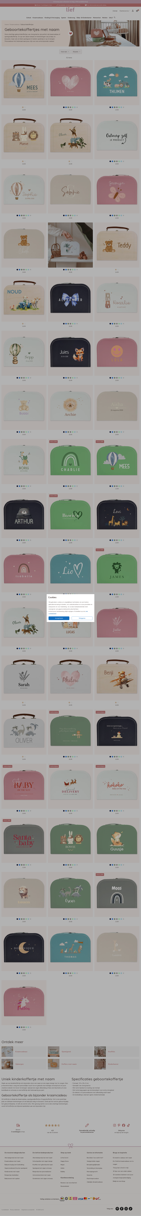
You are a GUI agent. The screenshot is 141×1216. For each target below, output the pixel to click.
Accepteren (59, 618)
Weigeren (82, 618)
